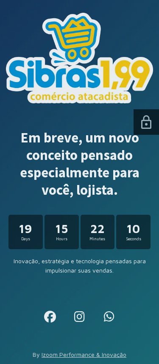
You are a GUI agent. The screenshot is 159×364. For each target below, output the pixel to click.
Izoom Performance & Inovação (84, 354)
